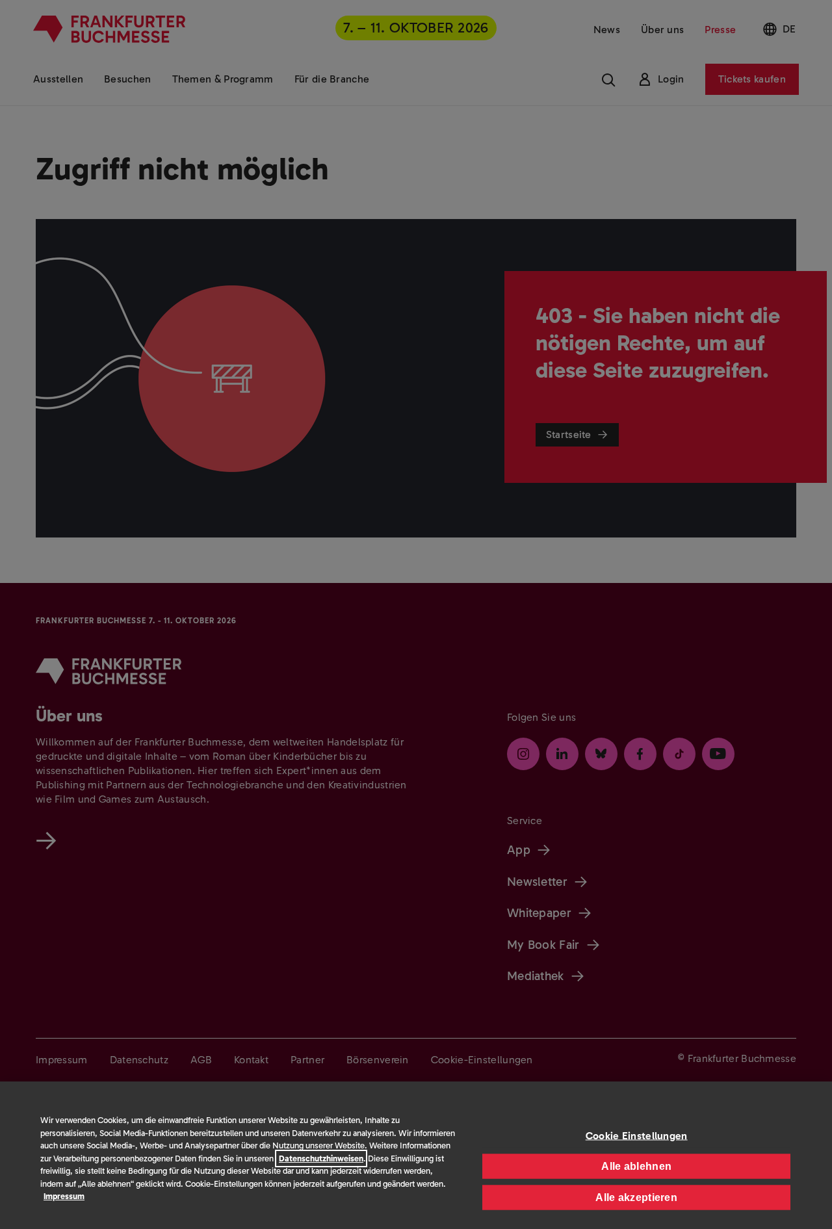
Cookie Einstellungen (637, 1135)
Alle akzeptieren (636, 1196)
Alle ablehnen (636, 1165)
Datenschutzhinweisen (321, 1158)
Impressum (64, 1196)
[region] (416, 1155)
